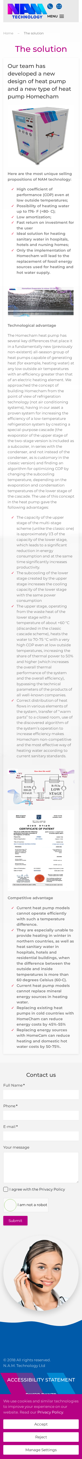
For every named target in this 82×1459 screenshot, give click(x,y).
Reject (41, 1437)
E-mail (10, 1126)
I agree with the (37, 1189)
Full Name (14, 1085)
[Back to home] (26, 11)
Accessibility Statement (41, 1380)
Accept (41, 1424)
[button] (55, 16)
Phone (10, 1106)
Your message (16, 1147)
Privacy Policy (52, 1189)
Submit (15, 1220)
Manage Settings (41, 1450)
